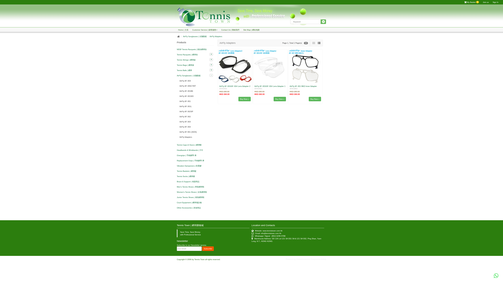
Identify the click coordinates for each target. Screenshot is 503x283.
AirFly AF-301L (185, 106)
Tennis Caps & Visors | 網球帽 (189, 145)
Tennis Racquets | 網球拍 (187, 55)
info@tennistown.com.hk (271, 233)
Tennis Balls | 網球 (184, 70)
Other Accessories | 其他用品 (189, 208)
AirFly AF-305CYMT (187, 86)
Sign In (495, 2)
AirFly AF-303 (185, 122)
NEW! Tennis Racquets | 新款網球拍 (192, 49)
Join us (486, 2)
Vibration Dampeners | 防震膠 (189, 166)
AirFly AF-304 (185, 127)
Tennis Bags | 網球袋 (185, 65)
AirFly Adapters (216, 36)
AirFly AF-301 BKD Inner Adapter (303, 86)
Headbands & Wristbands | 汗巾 (190, 150)
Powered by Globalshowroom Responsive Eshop (306, 259)
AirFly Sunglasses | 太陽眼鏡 (195, 36)
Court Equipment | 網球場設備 (189, 203)
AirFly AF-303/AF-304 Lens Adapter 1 (269, 86)
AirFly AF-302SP (186, 111)
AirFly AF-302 (185, 117)
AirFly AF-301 (185, 101)
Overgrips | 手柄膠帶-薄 (186, 155)
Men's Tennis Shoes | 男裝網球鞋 (190, 187)
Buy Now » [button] (244, 99)
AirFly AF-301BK (186, 91)
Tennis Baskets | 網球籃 (186, 171)
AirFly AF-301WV (186, 96)
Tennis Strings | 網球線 (186, 60)
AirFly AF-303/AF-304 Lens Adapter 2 (234, 86)
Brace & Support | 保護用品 (188, 182)
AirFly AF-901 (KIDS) (188, 132)
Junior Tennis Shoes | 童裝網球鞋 (190, 197)
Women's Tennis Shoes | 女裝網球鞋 (192, 192)
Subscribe (208, 249)
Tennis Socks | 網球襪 (186, 176)
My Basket (472, 2)
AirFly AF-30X (185, 81)
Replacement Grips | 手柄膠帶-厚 (190, 161)
